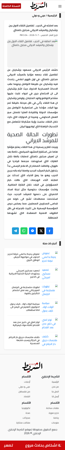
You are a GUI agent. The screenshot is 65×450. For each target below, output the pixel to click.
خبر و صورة (54, 413)
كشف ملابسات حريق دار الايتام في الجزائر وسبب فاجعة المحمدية (24, 340)
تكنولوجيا (26, 408)
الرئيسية (52, 15)
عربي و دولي (38, 15)
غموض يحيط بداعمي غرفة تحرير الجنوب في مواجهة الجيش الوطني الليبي (24, 257)
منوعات (55, 422)
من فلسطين (24, 391)
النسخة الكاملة (11, 5)
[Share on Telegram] (15, 230)
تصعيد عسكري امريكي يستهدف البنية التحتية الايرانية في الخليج (24, 273)
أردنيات (27, 382)
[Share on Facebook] (49, 230)
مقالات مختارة (23, 422)
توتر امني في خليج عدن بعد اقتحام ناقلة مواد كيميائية (26, 324)
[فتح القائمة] (59, 6)
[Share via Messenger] (32, 230)
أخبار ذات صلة (50, 243)
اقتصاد (27, 396)
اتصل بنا (55, 391)
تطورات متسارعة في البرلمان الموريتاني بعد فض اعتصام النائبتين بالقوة (26, 290)
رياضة (56, 418)
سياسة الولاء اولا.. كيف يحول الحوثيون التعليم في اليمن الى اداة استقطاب (25, 307)
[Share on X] (41, 230)
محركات (26, 418)
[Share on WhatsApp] (24, 230)
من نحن (55, 386)
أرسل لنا (55, 396)
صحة (28, 413)
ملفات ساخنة (52, 408)
